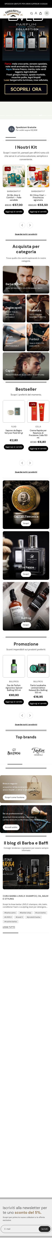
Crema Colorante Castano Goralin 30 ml (14, 433)
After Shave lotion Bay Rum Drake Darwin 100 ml (24, 687)
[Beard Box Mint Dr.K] (38, 176)
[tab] (9, 115)
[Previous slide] (22, 463)
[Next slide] (30, 225)
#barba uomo (10, 913)
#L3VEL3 (8, 917)
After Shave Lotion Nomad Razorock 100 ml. (38, 433)
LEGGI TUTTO (9, 927)
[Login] (36, 13)
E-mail (7, 1229)
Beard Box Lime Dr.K (14, 195)
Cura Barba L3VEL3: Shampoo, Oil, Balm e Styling (25, 897)
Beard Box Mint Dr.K (38, 195)
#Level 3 (19, 917)
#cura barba (40, 913)
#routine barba (10, 921)
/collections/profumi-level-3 (12, 19)
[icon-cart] (40, 13)
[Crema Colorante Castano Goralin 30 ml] (14, 411)
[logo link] (14, 752)
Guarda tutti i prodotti (26, 234)
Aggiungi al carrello (38, 211)
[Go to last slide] (22, 225)
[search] (31, 13)
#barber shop (25, 913)
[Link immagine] (26, 280)
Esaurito (13, 211)
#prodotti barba (33, 917)
